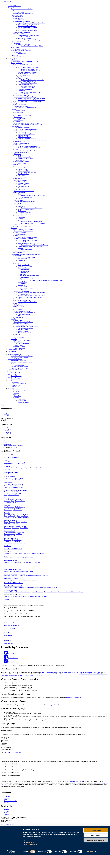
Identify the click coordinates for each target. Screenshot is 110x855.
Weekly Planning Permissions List (30, 70)
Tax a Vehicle (18, 342)
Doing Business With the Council (13, 583)
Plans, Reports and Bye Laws (19, 41)
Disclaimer (7, 798)
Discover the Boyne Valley (15, 377)
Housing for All (18, 112)
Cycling (16, 393)
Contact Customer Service (15, 349)
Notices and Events (13, 351)
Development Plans (19, 77)
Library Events (18, 320)
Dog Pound (7, 484)
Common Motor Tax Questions (22, 340)
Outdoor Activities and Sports (19, 389)
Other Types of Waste (24, 171)
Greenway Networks (23, 135)
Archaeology (21, 285)
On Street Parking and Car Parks (27, 151)
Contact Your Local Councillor (37, 553)
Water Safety (21, 189)
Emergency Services (16, 203)
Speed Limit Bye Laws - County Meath (32, 46)
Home (5, 441)
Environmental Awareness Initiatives (24, 191)
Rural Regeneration (16, 103)
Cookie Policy (29, 842)
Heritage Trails (25, 272)
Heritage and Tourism (24, 268)
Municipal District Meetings (22, 21)
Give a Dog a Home (26, 197)
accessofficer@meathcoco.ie (13, 752)
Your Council (11, 7)
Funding (17, 462)
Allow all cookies (96, 830)
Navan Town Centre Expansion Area (31, 92)
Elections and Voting (16, 299)
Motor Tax (14, 339)
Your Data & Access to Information (14, 574)
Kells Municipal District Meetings (27, 26)
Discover (6, 371)
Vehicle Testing (18, 345)
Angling (16, 391)
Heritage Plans (25, 277)
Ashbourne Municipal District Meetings (28, 24)
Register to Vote (18, 303)
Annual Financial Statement (20, 580)
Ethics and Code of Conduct (23, 592)
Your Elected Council (17, 16)
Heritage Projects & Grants (11, 495)
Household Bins (22, 169)
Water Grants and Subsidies (25, 158)
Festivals (11, 462)
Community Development (23, 468)
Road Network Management (22, 127)
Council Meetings (19, 19)
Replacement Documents (22, 517)
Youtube (6, 809)
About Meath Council (17, 15)
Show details (89, 851)
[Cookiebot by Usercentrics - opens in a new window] (11, 851)
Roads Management (9, 532)
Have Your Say (8, 434)
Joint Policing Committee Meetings (30, 40)
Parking (16, 149)
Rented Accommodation (21, 114)
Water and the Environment (21, 161)
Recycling (14, 484)
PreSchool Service (23, 329)
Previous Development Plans (29, 83)
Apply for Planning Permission (26, 73)
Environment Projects (20, 177)
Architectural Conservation (21, 291)
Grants (12, 501)
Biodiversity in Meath (24, 258)
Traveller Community (20, 232)
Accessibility (7, 796)
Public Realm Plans (23, 78)
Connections (7, 540)
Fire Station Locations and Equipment (31, 208)
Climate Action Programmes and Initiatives (26, 61)
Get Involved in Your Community (23, 229)
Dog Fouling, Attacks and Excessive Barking (33, 195)
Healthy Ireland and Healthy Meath (27, 240)
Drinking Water (18, 155)
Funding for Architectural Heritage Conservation (31, 297)
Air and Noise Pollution (20, 180)
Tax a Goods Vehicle (23, 343)
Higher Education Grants (11, 474)
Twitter (6, 812)
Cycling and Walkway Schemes (26, 134)
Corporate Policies (19, 56)
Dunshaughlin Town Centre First (27, 107)
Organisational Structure (24, 587)
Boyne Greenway (23, 132)
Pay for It (6, 427)
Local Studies (8, 510)
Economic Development (14, 354)
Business (6, 352)
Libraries (13, 319)
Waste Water (17, 154)
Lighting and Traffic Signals (22, 141)
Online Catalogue (20, 507)
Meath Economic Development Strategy (22, 356)
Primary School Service (24, 332)
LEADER (20, 248)
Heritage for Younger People (25, 278)
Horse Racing (18, 396)
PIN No (15, 514)
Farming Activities (23, 167)
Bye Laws (17, 43)
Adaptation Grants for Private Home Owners (26, 123)
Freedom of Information (10, 575)
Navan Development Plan (28, 86)
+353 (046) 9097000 (8, 824)
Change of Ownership (10, 516)
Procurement (32, 580)
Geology (23, 283)
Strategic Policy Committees (22, 32)
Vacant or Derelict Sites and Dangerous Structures (28, 101)
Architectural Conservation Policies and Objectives (31, 98)
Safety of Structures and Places (22, 226)
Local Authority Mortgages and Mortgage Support (28, 124)
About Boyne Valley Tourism (16, 373)
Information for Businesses (15, 359)
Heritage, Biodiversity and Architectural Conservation (25, 254)
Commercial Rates (19, 365)
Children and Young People (21, 251)
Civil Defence (18, 225)
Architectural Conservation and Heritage (25, 97)
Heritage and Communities (25, 266)
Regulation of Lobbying (50, 592)
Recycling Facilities (23, 174)
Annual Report (24, 571)
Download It (7, 432)
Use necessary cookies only (95, 840)
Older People (18, 252)
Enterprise (18, 508)
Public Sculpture (22, 315)
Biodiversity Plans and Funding (26, 257)
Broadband (7, 469)
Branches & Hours (9, 507)
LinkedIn (6, 814)
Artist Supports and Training (22, 311)
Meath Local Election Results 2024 (27, 302)
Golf (15, 394)
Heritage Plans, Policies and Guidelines (28, 275)
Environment (14, 164)
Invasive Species (22, 262)
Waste (16, 166)
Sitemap (6, 802)
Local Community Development (23, 241)
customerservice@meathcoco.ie (74, 781)
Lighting (18, 532)
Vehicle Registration (19, 348)
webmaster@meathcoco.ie (73, 697)
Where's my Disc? (23, 514)
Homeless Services (19, 110)
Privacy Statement (31, 844)
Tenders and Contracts (20, 49)
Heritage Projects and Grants (25, 288)
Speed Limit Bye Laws (24, 44)
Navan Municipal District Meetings (27, 30)
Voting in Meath (18, 305)
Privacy (6, 799)
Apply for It (7, 429)
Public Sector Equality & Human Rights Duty (70, 592)
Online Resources (19, 336)
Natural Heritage (22, 282)
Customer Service (9, 553)
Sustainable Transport (10, 535)
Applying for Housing (20, 118)
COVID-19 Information (14, 6)
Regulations (7, 523)
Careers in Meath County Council (23, 13)
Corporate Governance (17, 55)
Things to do (11, 388)
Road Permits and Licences (21, 143)
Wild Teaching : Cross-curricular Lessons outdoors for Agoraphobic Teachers (42, 280)
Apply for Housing (9, 499)
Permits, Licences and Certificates (27, 172)
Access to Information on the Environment (29, 575)
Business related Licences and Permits (21, 362)
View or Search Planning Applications (28, 67)
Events (6, 462)
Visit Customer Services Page (12, 625)
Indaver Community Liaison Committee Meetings (34, 245)
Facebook (6, 811)
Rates (12, 363)
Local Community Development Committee (30, 35)
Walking (16, 397)
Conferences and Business (15, 369)
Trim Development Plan (27, 87)
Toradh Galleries (18, 317)
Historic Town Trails (23, 402)
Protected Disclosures (37, 592)
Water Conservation (19, 160)
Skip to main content (6, 1)
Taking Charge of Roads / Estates (23, 64)
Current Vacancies (19, 12)
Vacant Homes (18, 117)
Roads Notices (8, 632)
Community (14, 228)
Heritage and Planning (24, 265)
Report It (6, 430)
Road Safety (17, 144)
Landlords (17, 121)
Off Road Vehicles (9, 517)
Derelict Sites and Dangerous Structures (25, 201)
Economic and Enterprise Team (19, 357)
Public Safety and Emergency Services (15, 526)
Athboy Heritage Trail (20, 383)
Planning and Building (17, 63)
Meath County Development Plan (27, 81)
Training (22, 462)
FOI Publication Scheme (41, 596)
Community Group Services (25, 325)
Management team (37, 587)
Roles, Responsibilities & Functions (52, 587)
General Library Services (21, 323)
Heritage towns (25, 269)
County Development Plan (11, 571)
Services (6, 508)
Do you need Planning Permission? (27, 72)
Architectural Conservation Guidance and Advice (31, 100)
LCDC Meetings (25, 36)
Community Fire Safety (24, 212)
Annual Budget (8, 580)
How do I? (17, 334)
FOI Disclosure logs (28, 596)
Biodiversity (17, 255)
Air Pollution (21, 181)
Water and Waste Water (11, 538)
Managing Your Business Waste (19, 366)
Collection (17, 463)
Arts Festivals (18, 309)
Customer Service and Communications (21, 9)
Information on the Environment (13, 596)
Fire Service (17, 204)
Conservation (15, 523)
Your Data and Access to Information (21, 50)
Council (6, 4)
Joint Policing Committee (25, 38)
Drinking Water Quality (24, 157)
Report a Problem (16, 540)
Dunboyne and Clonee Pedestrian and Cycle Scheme (32, 140)
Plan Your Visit (12, 374)
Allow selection (95, 835)
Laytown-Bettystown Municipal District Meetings (31, 23)
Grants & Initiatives (9, 468)
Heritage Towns (15, 385)
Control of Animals (19, 192)
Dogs (19, 194)
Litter (23, 484)
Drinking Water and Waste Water (20, 152)
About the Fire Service (24, 206)
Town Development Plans (25, 84)
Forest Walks (21, 399)
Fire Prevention (22, 211)
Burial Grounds (18, 200)
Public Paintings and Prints (25, 314)
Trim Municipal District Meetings (27, 29)
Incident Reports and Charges (26, 209)
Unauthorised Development (21, 95)
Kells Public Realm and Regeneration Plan (32, 80)
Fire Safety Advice (26, 214)
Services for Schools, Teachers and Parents (26, 326)
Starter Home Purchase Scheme (23, 115)
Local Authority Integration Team (23, 231)
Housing (13, 109)
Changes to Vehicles (19, 346)
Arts (12, 308)
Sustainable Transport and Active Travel (25, 130)
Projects (23, 289)
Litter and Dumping (19, 178)
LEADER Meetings (26, 249)
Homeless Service (20, 501)
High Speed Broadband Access (19, 368)
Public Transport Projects (24, 137)
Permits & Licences (9, 534)
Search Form (4, 418)
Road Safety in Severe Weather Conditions (29, 147)
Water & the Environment (11, 543)
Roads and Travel (16, 126)
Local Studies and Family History (23, 322)
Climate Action (15, 60)
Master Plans (21, 90)
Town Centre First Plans (21, 106)
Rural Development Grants (21, 104)
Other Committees (19, 33)
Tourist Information (16, 376)
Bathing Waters (22, 163)
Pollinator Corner (22, 260)
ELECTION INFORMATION (13, 457)
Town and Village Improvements (27, 138)
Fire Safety (21, 218)
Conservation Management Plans (27, 294)
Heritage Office (22, 274)
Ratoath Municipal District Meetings (28, 27)
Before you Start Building (25, 75)
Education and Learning (17, 337)
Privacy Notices (22, 53)
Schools (12, 508)
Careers (13, 10)
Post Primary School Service (25, 328)
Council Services (12, 58)
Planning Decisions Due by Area (30, 69)
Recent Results (19, 480)
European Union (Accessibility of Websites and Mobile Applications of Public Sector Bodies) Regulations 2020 (70, 672)
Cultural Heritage (22, 286)
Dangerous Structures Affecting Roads (28, 129)
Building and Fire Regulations (22, 93)
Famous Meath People (17, 379)
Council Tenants (18, 120)
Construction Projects (10, 502)
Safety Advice (18, 215)
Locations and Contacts (21, 553)
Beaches (20, 188)
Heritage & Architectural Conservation (15, 490)
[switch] (49, 851)
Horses (20, 198)
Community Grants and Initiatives (23, 238)
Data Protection (18, 52)
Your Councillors (19, 18)
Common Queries (19, 306)
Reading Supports (23, 331)
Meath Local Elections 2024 (22, 300)
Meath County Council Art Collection (24, 312)
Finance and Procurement (18, 47)
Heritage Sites (25, 271)
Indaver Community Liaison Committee (28, 243)
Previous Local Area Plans (25, 89)
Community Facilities (20, 234)
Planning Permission (20, 66)
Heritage (16, 263)
